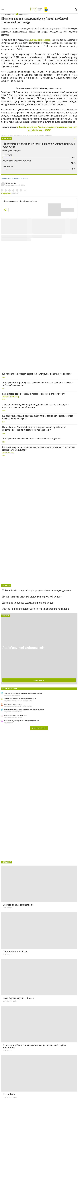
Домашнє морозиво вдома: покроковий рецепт (28, 602)
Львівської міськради (40, 40)
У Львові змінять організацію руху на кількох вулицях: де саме (36, 590)
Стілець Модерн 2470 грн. (15, 951)
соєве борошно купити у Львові (18, 998)
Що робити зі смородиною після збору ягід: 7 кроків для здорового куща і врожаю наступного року (38, 417)
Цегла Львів (9, 1094)
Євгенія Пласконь (11, 183)
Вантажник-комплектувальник (18, 904)
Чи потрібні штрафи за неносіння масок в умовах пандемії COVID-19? (38, 145)
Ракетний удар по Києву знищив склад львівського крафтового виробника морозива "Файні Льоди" (38, 448)
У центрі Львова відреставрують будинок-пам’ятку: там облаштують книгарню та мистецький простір (35, 406)
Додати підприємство (39, 728)
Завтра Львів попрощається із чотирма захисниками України (35, 608)
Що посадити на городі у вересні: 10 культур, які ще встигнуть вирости (36, 373)
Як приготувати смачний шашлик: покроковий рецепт (32, 596)
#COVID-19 (24, 178)
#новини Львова (5, 178)
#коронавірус (16, 178)
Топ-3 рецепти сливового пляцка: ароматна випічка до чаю (31, 438)
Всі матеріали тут (39, 680)
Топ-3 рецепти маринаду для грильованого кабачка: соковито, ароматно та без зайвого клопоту (37, 384)
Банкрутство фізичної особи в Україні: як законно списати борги (33, 394)
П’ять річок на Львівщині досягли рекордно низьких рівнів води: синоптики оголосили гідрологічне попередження (34, 428)
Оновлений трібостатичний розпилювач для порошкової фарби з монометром (34, 1046)
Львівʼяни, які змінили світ (23, 647)
